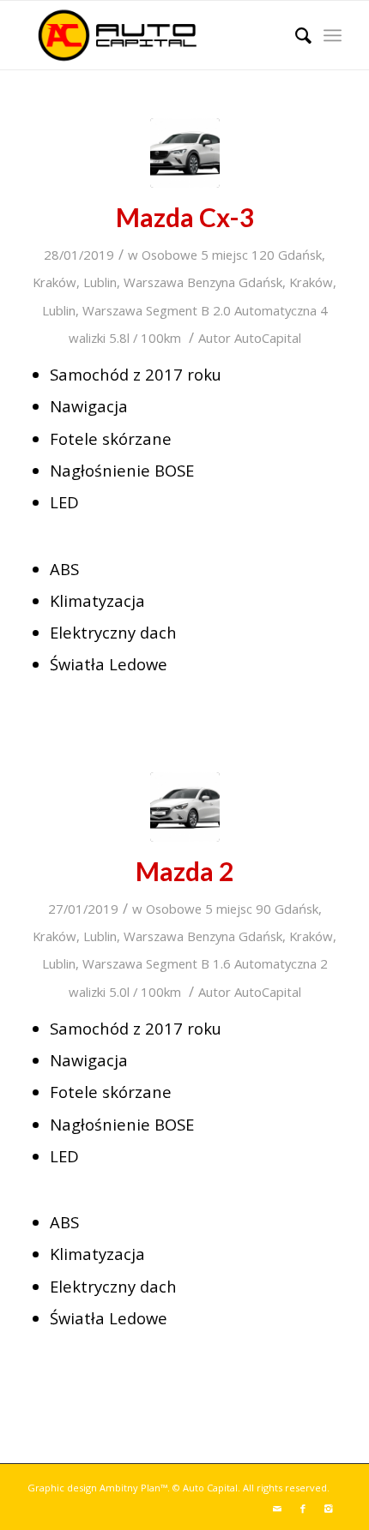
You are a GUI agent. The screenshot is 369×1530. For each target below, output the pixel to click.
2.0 (222, 310)
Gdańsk (300, 254)
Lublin (100, 282)
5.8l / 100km (145, 337)
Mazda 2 (184, 870)
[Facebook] (303, 1508)
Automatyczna (275, 310)
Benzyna (211, 282)
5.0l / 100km (145, 991)
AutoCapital (267, 337)
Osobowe (169, 254)
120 (263, 254)
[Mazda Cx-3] (185, 153)
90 (263, 908)
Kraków (54, 282)
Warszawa (154, 282)
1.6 (222, 963)
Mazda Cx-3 (185, 216)
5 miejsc (224, 254)
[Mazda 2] (185, 807)
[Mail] (277, 1508)
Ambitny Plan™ (133, 1487)
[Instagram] (329, 1508)
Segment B (177, 310)
